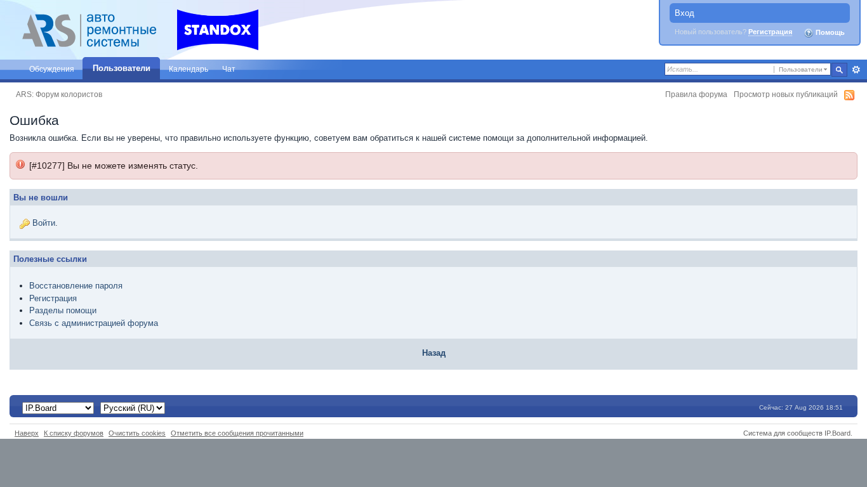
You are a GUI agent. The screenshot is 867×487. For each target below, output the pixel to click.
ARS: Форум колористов (59, 94)
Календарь (188, 69)
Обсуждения (51, 69)
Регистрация (770, 32)
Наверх (27, 433)
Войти (43, 223)
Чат (228, 69)
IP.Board (837, 433)
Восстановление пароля (75, 285)
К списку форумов (73, 433)
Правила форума (696, 94)
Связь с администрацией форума (93, 323)
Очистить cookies (137, 433)
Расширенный (856, 69)
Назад (434, 353)
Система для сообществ (783, 433)
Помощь (829, 32)
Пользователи (121, 68)
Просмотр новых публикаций (786, 94)
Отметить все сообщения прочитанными (237, 433)
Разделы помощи (62, 310)
